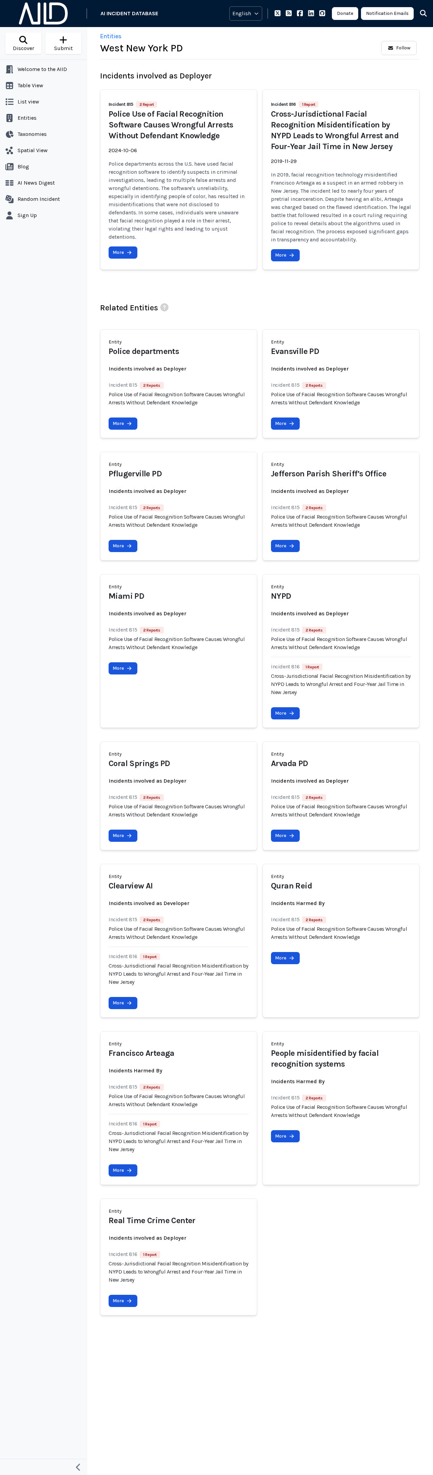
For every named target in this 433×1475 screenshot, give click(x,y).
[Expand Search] (419, 13)
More (118, 252)
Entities (110, 36)
